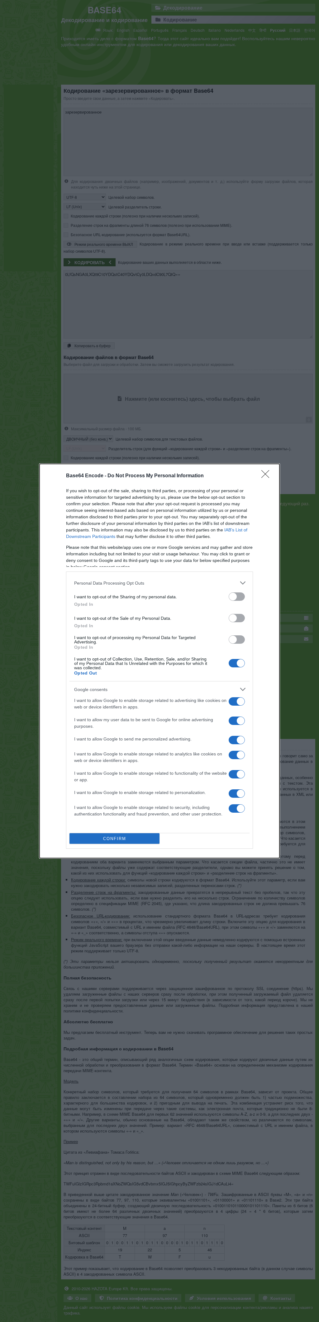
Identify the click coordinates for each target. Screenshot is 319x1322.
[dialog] (159, 661)
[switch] (237, 596)
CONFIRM (114, 838)
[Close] (267, 476)
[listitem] (159, 583)
